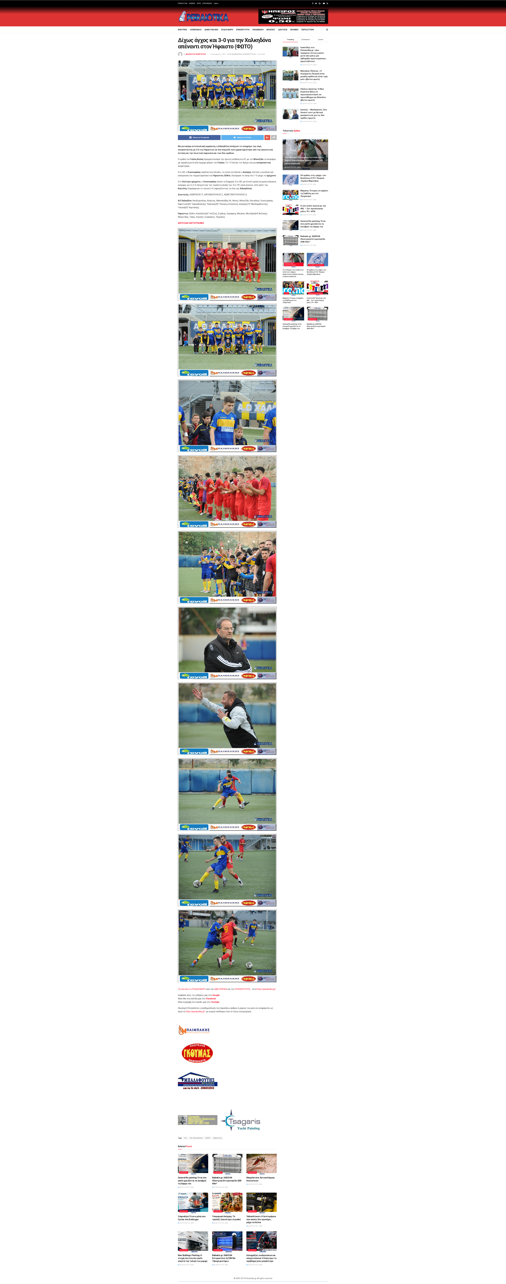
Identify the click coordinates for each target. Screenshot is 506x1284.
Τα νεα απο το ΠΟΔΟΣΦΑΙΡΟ (192, 989)
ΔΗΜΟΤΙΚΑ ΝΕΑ (211, 30)
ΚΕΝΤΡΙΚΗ (182, 30)
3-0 (185, 1138)
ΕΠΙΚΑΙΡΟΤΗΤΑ (242, 30)
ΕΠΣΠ (208, 1138)
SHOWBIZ (294, 30)
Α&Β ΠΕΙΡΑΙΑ (220, 989)
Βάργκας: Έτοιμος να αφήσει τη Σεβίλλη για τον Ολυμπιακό (314, 193)
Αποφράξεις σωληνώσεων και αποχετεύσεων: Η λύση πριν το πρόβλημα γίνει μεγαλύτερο (261, 1258)
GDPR (199, 3)
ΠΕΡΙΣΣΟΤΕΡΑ (307, 30)
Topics (215, 3)
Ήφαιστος (217, 1138)
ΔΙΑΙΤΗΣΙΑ (282, 30)
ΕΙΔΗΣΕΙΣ (183, 1172)
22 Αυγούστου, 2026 (186, 1265)
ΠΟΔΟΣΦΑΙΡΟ (227, 30)
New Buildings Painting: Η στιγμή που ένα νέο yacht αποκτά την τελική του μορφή (192, 1258)
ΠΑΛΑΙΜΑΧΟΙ (258, 30)
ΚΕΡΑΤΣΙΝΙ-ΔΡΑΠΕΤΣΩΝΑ (290, 264)
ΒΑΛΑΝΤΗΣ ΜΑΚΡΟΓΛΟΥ (196, 54)
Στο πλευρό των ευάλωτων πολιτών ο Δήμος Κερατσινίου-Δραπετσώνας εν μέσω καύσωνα (304, 160)
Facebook (211, 998)
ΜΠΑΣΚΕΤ (270, 30)
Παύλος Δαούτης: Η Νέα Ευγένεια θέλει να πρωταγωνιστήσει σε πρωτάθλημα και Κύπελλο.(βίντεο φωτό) (313, 94)
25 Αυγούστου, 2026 (186, 1187)
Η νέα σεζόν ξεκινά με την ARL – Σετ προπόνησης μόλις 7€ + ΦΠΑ (313, 209)
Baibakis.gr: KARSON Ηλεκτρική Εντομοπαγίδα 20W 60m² (226, 1180)
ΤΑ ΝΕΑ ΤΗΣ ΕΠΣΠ (316, 265)
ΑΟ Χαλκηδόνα (196, 1138)
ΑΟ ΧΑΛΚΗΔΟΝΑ (235, 54)
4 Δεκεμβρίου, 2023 (218, 54)
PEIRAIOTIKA (182, 3)
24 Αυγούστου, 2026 (220, 1223)
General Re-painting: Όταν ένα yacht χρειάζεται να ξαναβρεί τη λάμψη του (192, 1180)
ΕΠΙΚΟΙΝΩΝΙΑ (207, 3)
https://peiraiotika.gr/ (266, 989)
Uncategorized (315, 293)
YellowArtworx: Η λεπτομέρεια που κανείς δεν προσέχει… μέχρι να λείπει (261, 1219)
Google (216, 995)
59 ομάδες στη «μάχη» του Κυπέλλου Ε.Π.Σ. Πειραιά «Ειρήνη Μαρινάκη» (313, 178)
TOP (286, 293)
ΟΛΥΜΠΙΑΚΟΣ (196, 30)
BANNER (192, 3)
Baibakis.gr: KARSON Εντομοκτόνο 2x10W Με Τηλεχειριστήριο (223, 1258)
